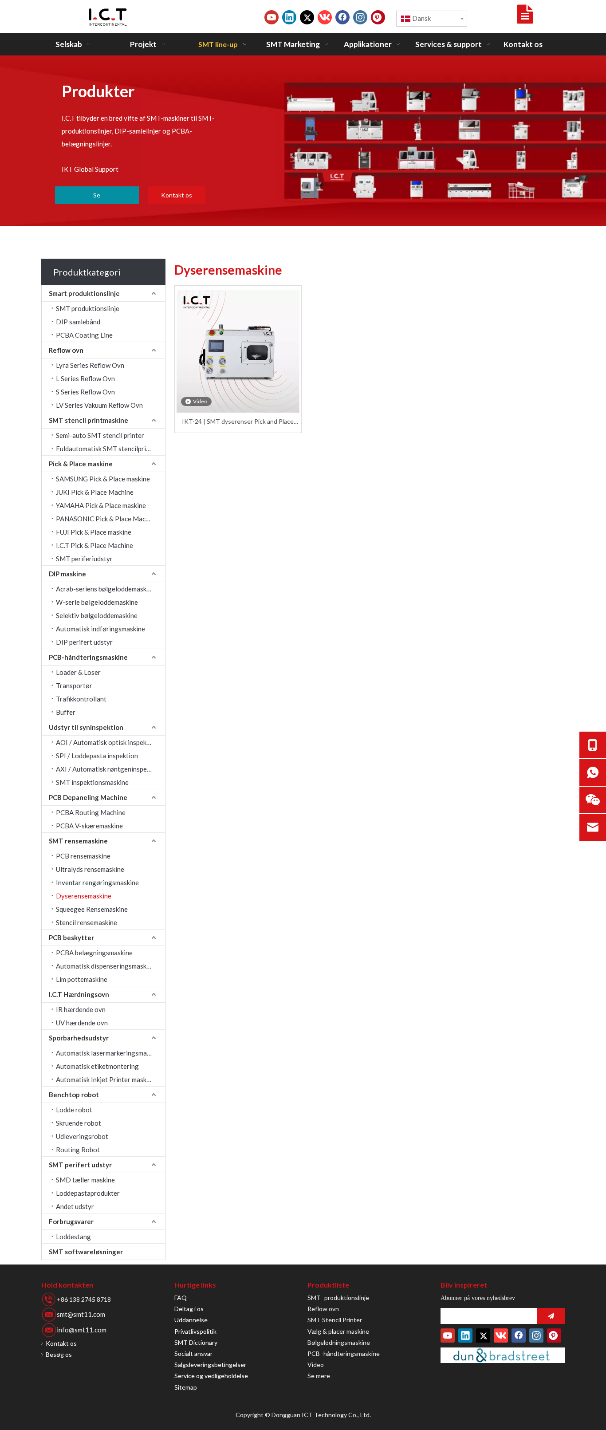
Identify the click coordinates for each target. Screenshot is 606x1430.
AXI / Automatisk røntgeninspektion (109, 769)
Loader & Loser (78, 672)
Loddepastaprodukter (88, 1193)
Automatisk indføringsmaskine (100, 629)
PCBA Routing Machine (91, 812)
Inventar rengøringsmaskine (97, 882)
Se (96, 195)
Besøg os (59, 1354)
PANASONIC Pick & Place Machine (107, 519)
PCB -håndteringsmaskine (343, 1353)
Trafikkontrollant (81, 699)
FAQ (180, 1297)
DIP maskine (67, 574)
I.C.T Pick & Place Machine (94, 545)
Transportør (74, 685)
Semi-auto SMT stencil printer (100, 435)
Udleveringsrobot (82, 1136)
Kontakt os (176, 195)
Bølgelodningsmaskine (338, 1342)
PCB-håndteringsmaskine (88, 657)
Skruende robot (78, 1123)
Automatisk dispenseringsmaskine (105, 966)
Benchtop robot (74, 1095)
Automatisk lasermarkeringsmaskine (109, 1053)
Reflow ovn (66, 350)
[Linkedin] (289, 17)
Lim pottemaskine (81, 979)
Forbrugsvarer (71, 1221)
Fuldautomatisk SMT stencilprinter (107, 449)
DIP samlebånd (78, 322)
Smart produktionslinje (84, 293)
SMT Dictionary (195, 1342)
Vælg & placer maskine (338, 1331)
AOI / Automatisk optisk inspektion (107, 742)
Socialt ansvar (193, 1353)
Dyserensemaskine (83, 896)
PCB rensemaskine (83, 856)
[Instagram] (360, 17)
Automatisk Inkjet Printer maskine (105, 1079)
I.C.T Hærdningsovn (79, 994)
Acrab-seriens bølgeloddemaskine (105, 589)
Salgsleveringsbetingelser (210, 1364)
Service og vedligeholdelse (211, 1375)
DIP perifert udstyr (84, 642)
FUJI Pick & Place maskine (93, 532)
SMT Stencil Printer (334, 1320)
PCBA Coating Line (84, 335)
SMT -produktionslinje (338, 1297)
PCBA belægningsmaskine (94, 953)
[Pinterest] (378, 17)
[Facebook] (342, 17)
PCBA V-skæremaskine (89, 826)
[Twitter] (307, 17)
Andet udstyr (75, 1206)
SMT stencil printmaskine (88, 420)
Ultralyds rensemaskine (90, 869)
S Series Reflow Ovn (85, 392)
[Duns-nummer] (503, 1355)
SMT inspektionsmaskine (92, 782)
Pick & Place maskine (81, 464)
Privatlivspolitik (195, 1331)
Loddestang (73, 1237)
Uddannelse (191, 1320)
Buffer (65, 712)
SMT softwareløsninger (86, 1252)
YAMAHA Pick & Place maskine (101, 505)
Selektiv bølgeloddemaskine (97, 615)
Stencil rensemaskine (86, 922)
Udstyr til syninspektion (86, 727)
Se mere (318, 1375)
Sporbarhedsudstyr (79, 1038)
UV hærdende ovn (82, 1023)
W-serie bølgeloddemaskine (97, 602)
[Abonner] (551, 1316)
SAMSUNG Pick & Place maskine (103, 479)
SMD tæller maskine (85, 1180)
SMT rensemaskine (78, 841)
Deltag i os (189, 1308)
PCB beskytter (71, 938)
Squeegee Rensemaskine (92, 909)
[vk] (325, 17)
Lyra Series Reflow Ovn (90, 365)
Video (315, 1364)
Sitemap (185, 1387)
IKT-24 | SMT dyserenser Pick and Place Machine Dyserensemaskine (238, 422)
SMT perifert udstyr (80, 1165)
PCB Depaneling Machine (88, 797)
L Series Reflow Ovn (85, 378)
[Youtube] (271, 17)
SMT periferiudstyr (84, 559)
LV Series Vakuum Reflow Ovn (99, 405)
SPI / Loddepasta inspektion (97, 756)
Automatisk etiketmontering (97, 1066)
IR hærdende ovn (81, 1009)
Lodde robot (74, 1110)
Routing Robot (78, 1150)
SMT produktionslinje (87, 308)
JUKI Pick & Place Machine (95, 492)
